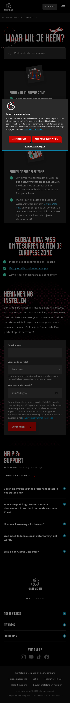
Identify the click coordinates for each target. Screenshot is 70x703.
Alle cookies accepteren (46, 139)
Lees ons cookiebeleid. (33, 129)
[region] (35, 125)
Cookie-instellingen (35, 147)
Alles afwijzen (19, 139)
